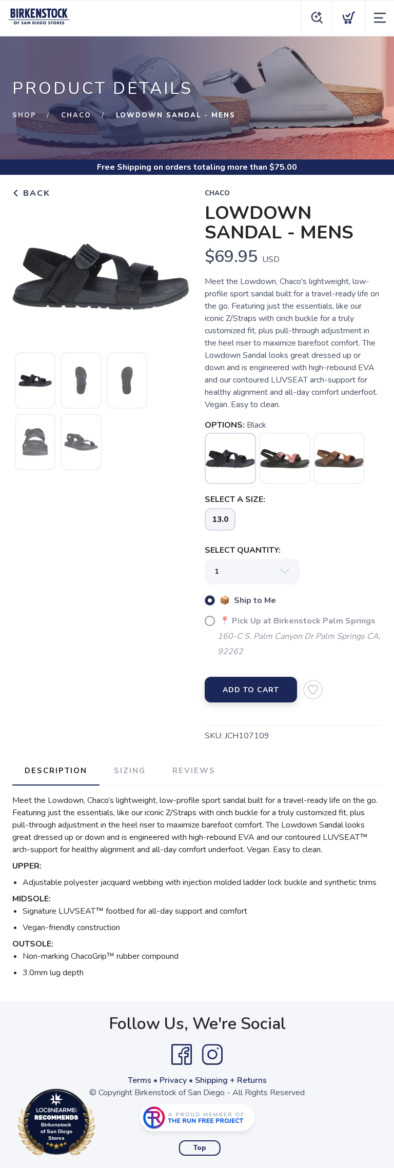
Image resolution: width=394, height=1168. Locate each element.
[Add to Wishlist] (313, 689)
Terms (139, 1080)
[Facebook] (181, 1054)
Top (199, 1148)
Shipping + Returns (231, 1080)
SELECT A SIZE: (235, 499)
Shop (24, 115)
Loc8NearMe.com (101, 1124)
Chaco (76, 115)
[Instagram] (212, 1054)
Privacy (173, 1080)
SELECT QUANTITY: (243, 550)
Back (35, 193)
